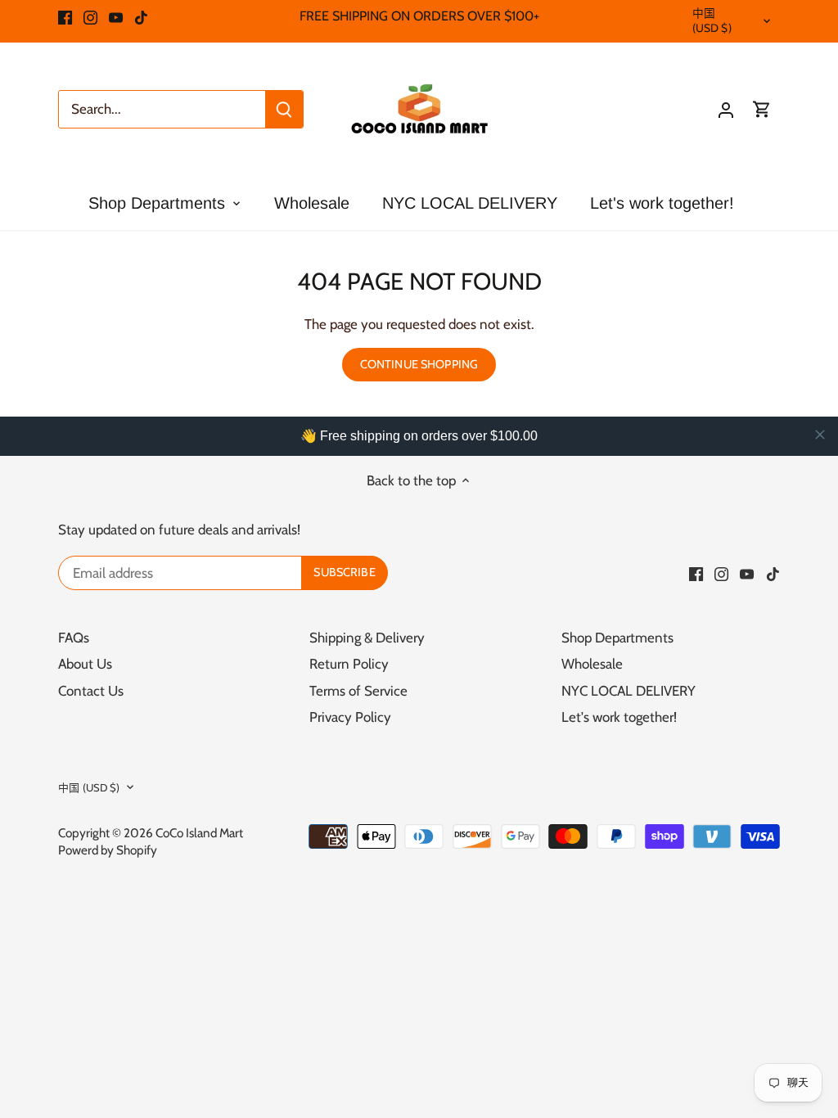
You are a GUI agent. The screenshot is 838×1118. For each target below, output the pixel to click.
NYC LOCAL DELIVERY (628, 691)
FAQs (73, 637)
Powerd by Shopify (107, 850)
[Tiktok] (141, 16)
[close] (820, 434)
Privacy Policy (350, 717)
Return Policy (349, 664)
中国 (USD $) (712, 20)
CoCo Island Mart (199, 833)
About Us (85, 664)
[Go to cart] (762, 109)
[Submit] (284, 109)
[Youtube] (116, 16)
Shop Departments (617, 637)
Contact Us (91, 691)
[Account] (726, 109)
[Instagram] (90, 16)
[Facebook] (65, 16)
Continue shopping (419, 364)
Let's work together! (619, 717)
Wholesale (592, 664)
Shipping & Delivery (367, 637)
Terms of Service (358, 691)
